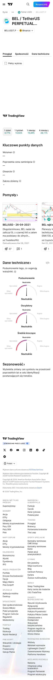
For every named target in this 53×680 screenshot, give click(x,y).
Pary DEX (7, 529)
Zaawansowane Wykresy (39, 651)
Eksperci (6, 646)
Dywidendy (8, 561)
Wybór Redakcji (10, 634)
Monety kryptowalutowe (13, 523)
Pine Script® (8, 585)
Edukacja (7, 631)
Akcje (5, 514)
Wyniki (6, 558)
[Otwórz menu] (4, 4)
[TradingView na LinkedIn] (31, 450)
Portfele (6, 573)
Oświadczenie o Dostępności (35, 618)
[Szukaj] (28, 4)
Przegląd (32, 523)
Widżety (31, 642)
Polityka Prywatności (37, 611)
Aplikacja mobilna (10, 593)
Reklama (31, 663)
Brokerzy (32, 526)
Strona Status (34, 634)
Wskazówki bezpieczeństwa (35, 624)
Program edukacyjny (37, 674)
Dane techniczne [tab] (40, 53)
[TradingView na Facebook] (11, 450)
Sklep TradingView (36, 586)
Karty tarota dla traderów (39, 589)
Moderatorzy (8, 620)
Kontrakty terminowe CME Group (37, 542)
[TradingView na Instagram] (24, 450)
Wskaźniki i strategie (12, 643)
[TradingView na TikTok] (44, 450)
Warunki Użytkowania (37, 603)
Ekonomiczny (9, 555)
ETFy (5, 517)
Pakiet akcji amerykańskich (34, 553)
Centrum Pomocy (35, 572)
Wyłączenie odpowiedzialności (36, 607)
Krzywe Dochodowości (13, 576)
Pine (5, 532)
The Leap (32, 532)
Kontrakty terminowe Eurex (37, 547)
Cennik (31, 509)
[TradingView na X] (5, 450)
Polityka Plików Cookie (38, 614)
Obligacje (7, 520)
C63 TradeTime (34, 592)
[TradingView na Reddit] (5, 457)
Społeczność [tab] (22, 53)
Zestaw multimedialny (37, 578)
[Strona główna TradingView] (10, 4)
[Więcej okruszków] (13, 12)
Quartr (39, 488)
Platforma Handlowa (37, 654)
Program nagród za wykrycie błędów (36, 629)
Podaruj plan (33, 515)
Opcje (5, 579)
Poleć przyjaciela (10, 611)
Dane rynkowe (34, 512)
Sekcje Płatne (9, 652)
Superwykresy (9, 506)
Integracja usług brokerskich (35, 667)
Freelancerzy (8, 649)
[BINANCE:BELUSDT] (5, 219)
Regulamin (7, 617)
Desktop (6, 596)
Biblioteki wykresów (36, 645)
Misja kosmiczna (35, 566)
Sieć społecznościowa (12, 605)
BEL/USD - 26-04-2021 (17, 224)
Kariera (31, 575)
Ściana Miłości (9, 608)
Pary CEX (7, 526)
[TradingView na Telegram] (37, 450)
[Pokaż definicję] (14, 152)
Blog (30, 569)
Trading (6, 628)
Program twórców (10, 614)
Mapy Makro (8, 582)
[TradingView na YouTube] (18, 450)
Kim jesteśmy (33, 563)
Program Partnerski (36, 671)
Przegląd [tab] (7, 53)
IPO (4, 564)
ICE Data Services (36, 470)
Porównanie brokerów (37, 529)
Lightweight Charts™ (37, 648)
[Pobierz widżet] (47, 262)
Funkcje (31, 506)
